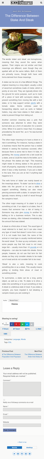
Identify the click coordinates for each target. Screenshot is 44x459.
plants (33, 103)
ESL (10, 342)
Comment (7, 380)
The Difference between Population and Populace (11, 355)
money (16, 154)
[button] (14, 453)
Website (6, 422)
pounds (33, 247)
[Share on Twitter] (27, 324)
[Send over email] (22, 324)
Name (5, 406)
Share (6, 329)
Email (5, 414)
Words (23, 339)
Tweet (17, 329)
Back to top (22, 442)
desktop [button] (29, 447)
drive (38, 183)
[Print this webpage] (31, 324)
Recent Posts (14, 300)
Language (16, 339)
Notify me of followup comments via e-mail (18, 402)
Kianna (15, 304)
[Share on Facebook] (12, 324)
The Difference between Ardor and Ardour (33, 355)
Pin (28, 329)
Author (5, 300)
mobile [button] (14, 447)
